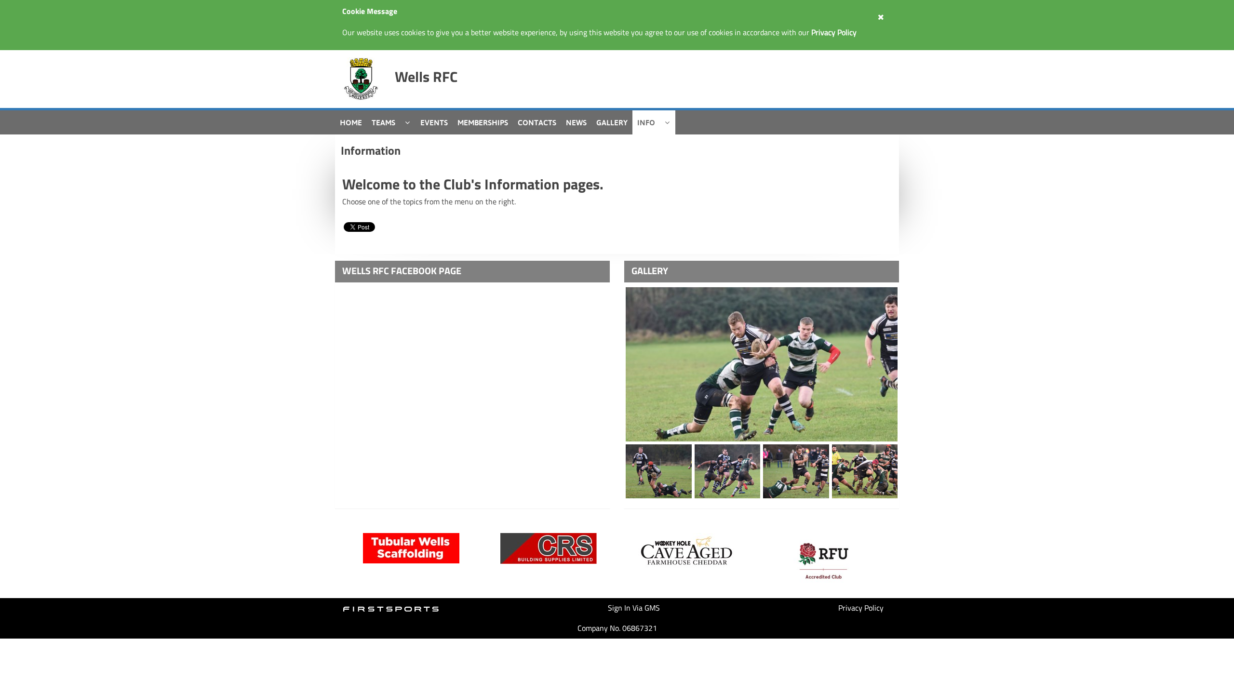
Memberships (482, 122)
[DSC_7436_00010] (796, 471)
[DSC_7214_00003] (659, 471)
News (576, 122)
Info (646, 122)
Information (371, 150)
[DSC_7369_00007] (865, 471)
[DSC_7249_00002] (728, 471)
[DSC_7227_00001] (762, 364)
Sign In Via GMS (634, 608)
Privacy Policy (861, 608)
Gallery (612, 122)
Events (434, 122)
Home (351, 122)
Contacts (537, 122)
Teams (383, 122)
